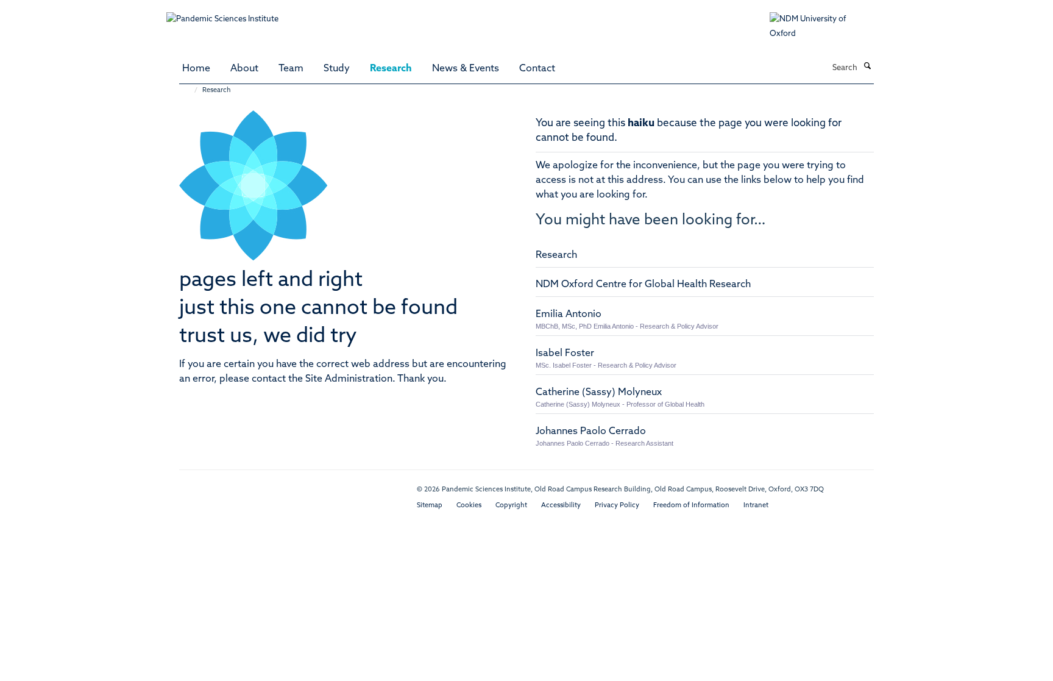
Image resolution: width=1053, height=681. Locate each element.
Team (290, 69)
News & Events (465, 69)
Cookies (468, 505)
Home (196, 69)
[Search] (867, 67)
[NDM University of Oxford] (828, 26)
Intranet (755, 505)
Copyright (511, 505)
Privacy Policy (617, 505)
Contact (537, 69)
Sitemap (429, 505)
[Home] (189, 90)
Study (337, 69)
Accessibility (561, 505)
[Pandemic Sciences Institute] (228, 13)
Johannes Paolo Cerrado (591, 432)
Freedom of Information (691, 505)
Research (391, 69)
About (244, 69)
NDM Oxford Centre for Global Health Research (643, 285)
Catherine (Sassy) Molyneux (599, 393)
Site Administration (348, 379)
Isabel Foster (565, 353)
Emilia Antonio (568, 314)
